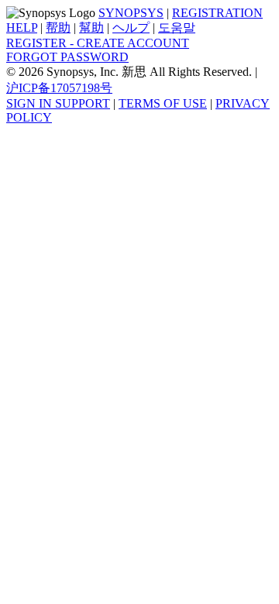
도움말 (176, 27)
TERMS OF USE (163, 103)
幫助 (91, 27)
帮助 (58, 27)
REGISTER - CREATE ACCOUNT (97, 43)
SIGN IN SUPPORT (58, 103)
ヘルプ (131, 27)
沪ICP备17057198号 (59, 87)
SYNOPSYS (131, 12)
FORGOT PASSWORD (67, 56)
